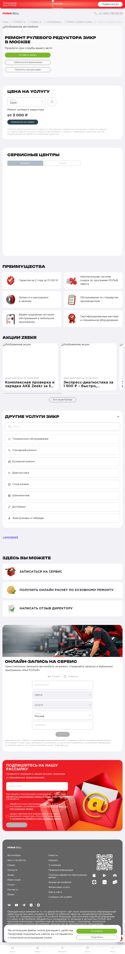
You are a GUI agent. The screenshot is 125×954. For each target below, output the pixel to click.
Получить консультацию (28, 70)
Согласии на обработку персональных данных (36, 819)
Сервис (11, 865)
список (62, 163)
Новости (53, 855)
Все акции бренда (62, 400)
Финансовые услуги (59, 887)
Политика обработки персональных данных (67, 876)
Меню (112, 951)
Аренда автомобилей (59, 882)
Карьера (53, 860)
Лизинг (10, 895)
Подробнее (97, 937)
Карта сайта (55, 892)
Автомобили (14, 855)
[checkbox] (37, 806)
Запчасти (12, 870)
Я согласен (97, 931)
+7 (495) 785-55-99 (111, 13)
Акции (10, 875)
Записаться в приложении (28, 62)
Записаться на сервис (22, 122)
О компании (54, 865)
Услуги (11, 885)
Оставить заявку (28, 55)
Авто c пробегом (16, 860)
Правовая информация (60, 870)
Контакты (12, 890)
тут (66, 745)
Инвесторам (14, 880)
